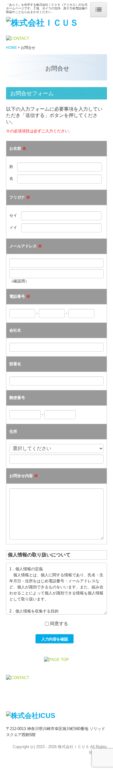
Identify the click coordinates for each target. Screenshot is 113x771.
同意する (59, 623)
